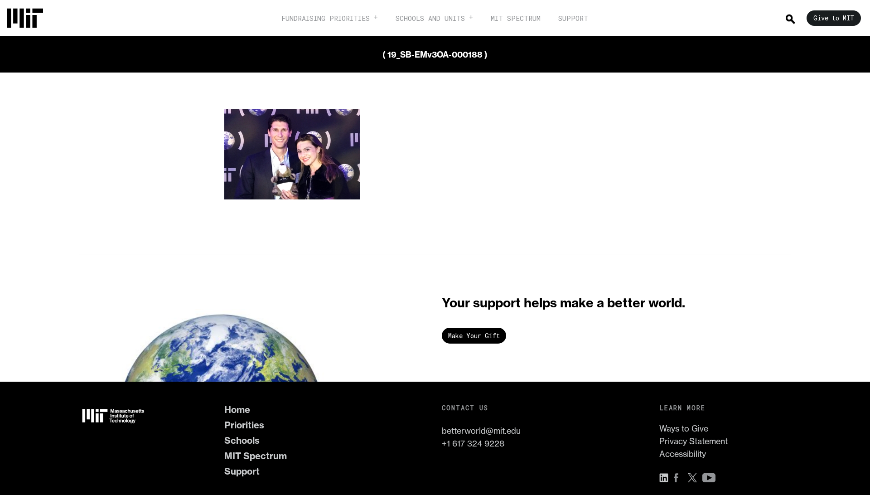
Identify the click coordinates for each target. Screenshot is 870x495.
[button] (666, 477)
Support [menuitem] (573, 18)
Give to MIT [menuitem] (833, 18)
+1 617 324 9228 (473, 443)
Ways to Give (683, 428)
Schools (242, 440)
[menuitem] (29, 18)
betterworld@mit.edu (481, 431)
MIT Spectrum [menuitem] (516, 18)
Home (237, 409)
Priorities (244, 425)
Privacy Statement (693, 441)
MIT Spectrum (255, 455)
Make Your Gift (474, 335)
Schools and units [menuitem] (430, 18)
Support (242, 471)
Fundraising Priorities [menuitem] (325, 18)
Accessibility (682, 454)
